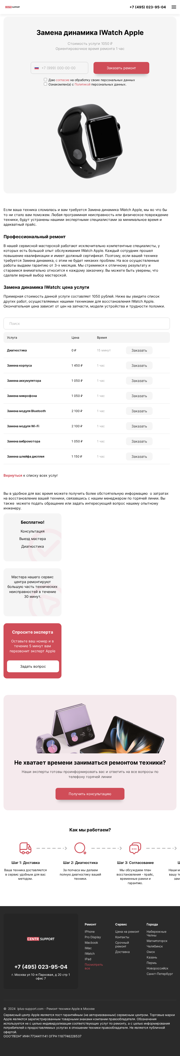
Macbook (91, 942)
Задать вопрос (33, 666)
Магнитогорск (157, 941)
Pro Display (93, 937)
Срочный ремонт (122, 944)
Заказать (139, 350)
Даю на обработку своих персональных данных (91, 80)
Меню (173, 7)
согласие (62, 80)
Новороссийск (157, 968)
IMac (88, 948)
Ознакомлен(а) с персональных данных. (87, 84)
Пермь (152, 963)
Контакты (122, 937)
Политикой (82, 84)
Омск (151, 952)
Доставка (122, 952)
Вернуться (13, 475)
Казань (152, 957)
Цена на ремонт (127, 931)
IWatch (90, 953)
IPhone (90, 931)
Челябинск (155, 946)
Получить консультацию (90, 794)
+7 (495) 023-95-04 (148, 7)
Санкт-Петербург (160, 974)
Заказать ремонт (121, 68)
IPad (88, 959)
